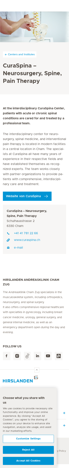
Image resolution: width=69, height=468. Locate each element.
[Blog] (58, 356)
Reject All (28, 450)
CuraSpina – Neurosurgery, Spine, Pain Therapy (27, 213)
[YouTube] (48, 356)
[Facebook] (6, 356)
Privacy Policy (58, 451)
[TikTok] (27, 356)
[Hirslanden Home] (34, 379)
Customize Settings (28, 439)
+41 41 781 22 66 (26, 233)
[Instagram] (17, 356)
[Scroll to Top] (36, 370)
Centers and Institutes (21, 54)
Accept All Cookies (28, 461)
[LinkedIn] (37, 356)
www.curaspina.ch (27, 239)
